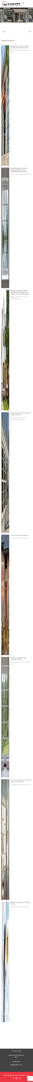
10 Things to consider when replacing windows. (18, 658)
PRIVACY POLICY (25, 1075)
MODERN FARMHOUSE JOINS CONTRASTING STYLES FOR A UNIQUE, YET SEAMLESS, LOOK (19, 292)
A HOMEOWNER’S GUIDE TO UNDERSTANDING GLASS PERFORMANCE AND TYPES (18, 170)
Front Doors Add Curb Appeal (19, 535)
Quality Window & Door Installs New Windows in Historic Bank (19, 47)
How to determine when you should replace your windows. (20, 781)
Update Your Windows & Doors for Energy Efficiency (20, 414)
